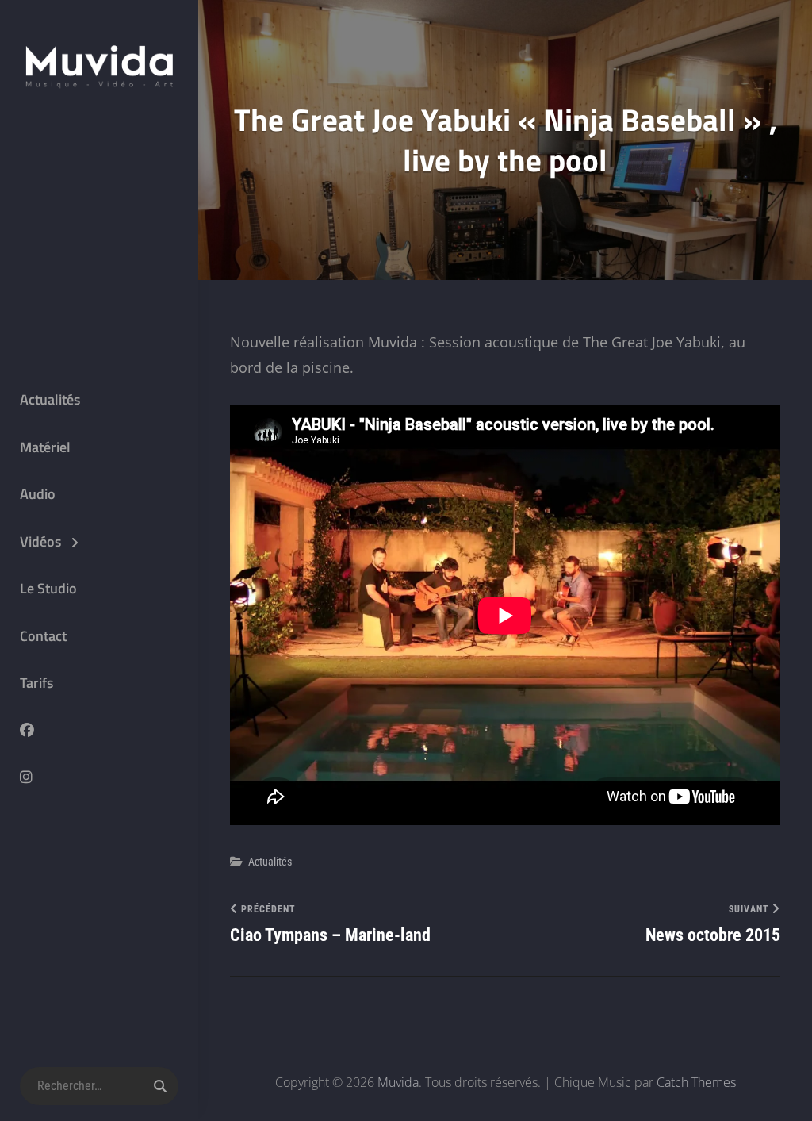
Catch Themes (696, 1082)
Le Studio (48, 588)
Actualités (50, 399)
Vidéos (40, 541)
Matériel (45, 447)
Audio (38, 494)
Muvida (398, 1082)
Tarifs (36, 682)
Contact (43, 636)
